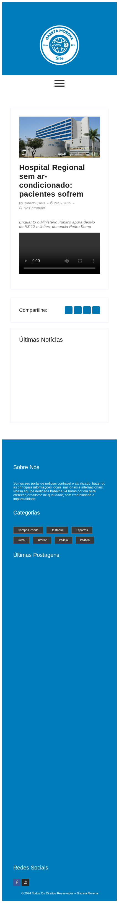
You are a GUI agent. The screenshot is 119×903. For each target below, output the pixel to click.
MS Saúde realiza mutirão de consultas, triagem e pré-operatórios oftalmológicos (38, 393)
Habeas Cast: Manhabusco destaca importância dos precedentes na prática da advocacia (55, 846)
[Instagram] (25, 882)
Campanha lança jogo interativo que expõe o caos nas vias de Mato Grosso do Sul (57, 766)
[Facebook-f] (16, 882)
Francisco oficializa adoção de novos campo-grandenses (78, 395)
